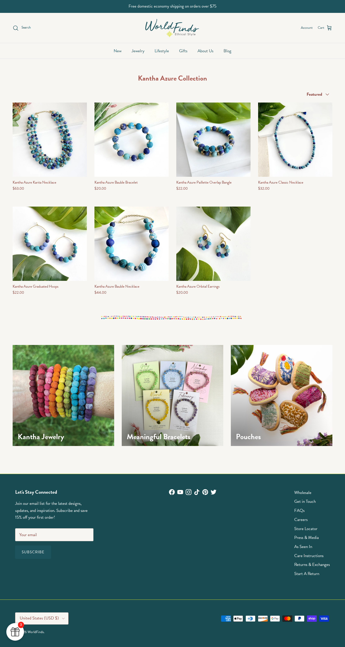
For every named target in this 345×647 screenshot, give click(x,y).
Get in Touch (305, 501)
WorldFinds (36, 632)
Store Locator (305, 529)
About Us (205, 51)
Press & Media (306, 537)
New (117, 51)
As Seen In (303, 546)
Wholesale (302, 492)
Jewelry (138, 51)
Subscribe (33, 552)
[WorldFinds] (172, 28)
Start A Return (306, 573)
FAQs (299, 510)
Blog (227, 51)
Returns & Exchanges (312, 564)
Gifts (183, 51)
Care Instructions (309, 556)
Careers (301, 519)
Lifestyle (162, 51)
